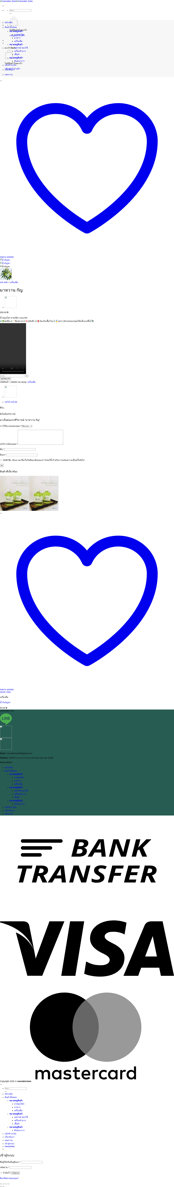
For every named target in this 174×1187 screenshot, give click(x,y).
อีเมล (3, 455)
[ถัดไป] (3, 1186)
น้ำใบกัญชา (5, 702)
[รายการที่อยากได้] (1, 80)
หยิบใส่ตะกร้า (5, 379)
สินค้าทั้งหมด (11, 27)
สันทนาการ (19, 61)
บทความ (9, 74)
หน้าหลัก (9, 22)
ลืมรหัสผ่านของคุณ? (9, 1178)
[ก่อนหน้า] (1, 1186)
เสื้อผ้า (17, 54)
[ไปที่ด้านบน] (1, 1084)
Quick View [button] (5, 692)
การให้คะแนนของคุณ (10, 426)
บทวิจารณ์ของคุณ (9, 444)
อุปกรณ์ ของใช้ (21, 48)
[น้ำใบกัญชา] (11, 307)
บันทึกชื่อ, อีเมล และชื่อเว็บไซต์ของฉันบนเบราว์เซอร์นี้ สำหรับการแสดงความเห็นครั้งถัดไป (43, 460)
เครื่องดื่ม (18, 41)
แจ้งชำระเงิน (10, 65)
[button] (10, 1146)
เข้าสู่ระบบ (15, 1173)
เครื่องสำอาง (20, 51)
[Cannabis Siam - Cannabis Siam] (16, 1)
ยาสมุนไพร (19, 34)
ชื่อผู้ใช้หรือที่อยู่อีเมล (10, 1162)
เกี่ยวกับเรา (10, 70)
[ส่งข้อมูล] (10, 13)
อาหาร (17, 38)
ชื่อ (2, 449)
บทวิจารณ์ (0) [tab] (11, 402)
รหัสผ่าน (4, 1167)
